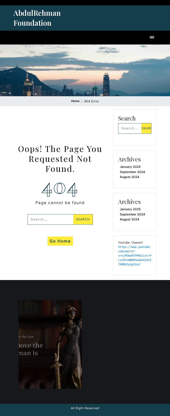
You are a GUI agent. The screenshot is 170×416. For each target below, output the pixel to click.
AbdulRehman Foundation (37, 18)
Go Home (60, 241)
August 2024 (129, 177)
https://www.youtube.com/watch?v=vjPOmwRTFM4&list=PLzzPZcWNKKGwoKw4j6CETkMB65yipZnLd (134, 255)
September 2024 (132, 172)
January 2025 (130, 167)
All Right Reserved (85, 408)
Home (75, 101)
